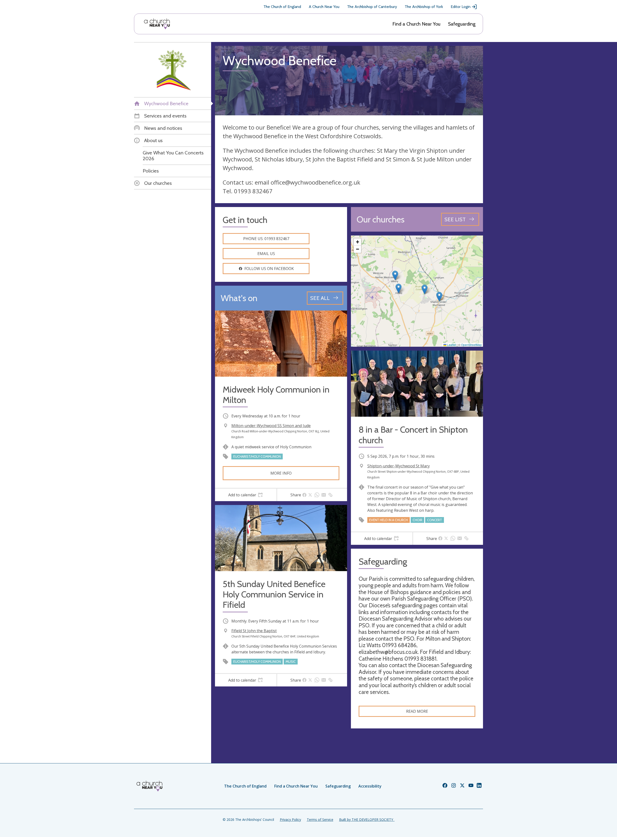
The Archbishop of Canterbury (372, 6)
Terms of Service (320, 819)
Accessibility (370, 786)
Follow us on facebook (269, 268)
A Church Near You (324, 6)
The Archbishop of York (424, 6)
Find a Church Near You (416, 24)
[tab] (245, 495)
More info (281, 473)
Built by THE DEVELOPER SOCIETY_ (367, 819)
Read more (417, 711)
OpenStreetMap (471, 345)
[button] (399, 288)
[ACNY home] (156, 24)
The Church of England (282, 6)
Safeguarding (462, 24)
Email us (266, 253)
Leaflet (451, 345)
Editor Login (460, 6)
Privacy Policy (290, 819)
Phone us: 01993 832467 (266, 238)
